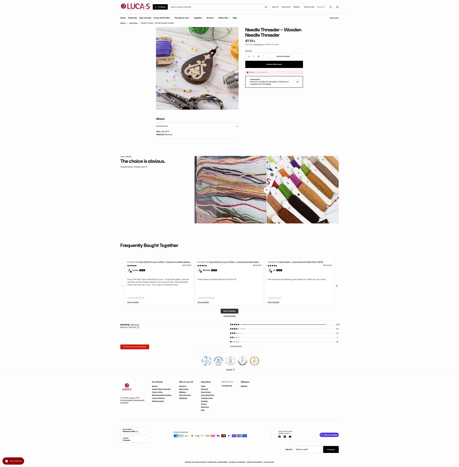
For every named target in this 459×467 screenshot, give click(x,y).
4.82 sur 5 (134, 324)
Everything (133, 23)
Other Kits (205, 407)
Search (154, 386)
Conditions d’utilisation (237, 462)
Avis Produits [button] (229, 311)
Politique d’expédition (255, 462)
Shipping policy (158, 401)
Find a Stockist (185, 395)
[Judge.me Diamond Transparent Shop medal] (206, 361)
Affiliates (182, 392)
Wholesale (183, 398)
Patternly (204, 389)
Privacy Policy (157, 392)
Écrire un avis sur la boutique (135, 347)
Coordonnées (269, 462)
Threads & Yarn (207, 398)
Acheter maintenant (274, 64)
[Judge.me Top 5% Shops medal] (242, 361)
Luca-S (132, 398)
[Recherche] (266, 7)
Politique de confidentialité (217, 462)
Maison (123, 23)
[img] (132, 265)
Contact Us (227, 385)
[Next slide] (337, 286)
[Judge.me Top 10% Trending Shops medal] (254, 361)
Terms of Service (158, 398)
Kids (202, 410)
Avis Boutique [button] (230, 316)
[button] (337, 7)
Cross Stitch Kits (207, 395)
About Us (182, 386)
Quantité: (248, 51)
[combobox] (219, 7)
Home (203, 386)
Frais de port (258, 44)
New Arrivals (206, 392)
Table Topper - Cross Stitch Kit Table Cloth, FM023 (301, 262)
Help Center (183, 389)
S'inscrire (331, 450)
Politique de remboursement (196, 462)
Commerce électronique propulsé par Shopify (132, 401)
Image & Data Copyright (161, 389)
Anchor (204, 404)
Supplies (204, 401)
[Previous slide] (122, 286)
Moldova (244, 386)
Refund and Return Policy (161, 395)
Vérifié (229, 369)
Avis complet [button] (133, 302)
